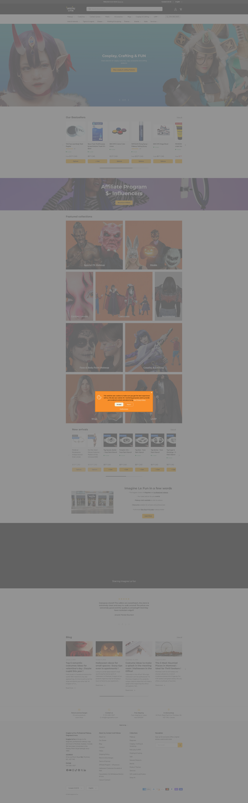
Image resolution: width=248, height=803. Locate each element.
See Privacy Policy (140, 400)
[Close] (152, 392)
